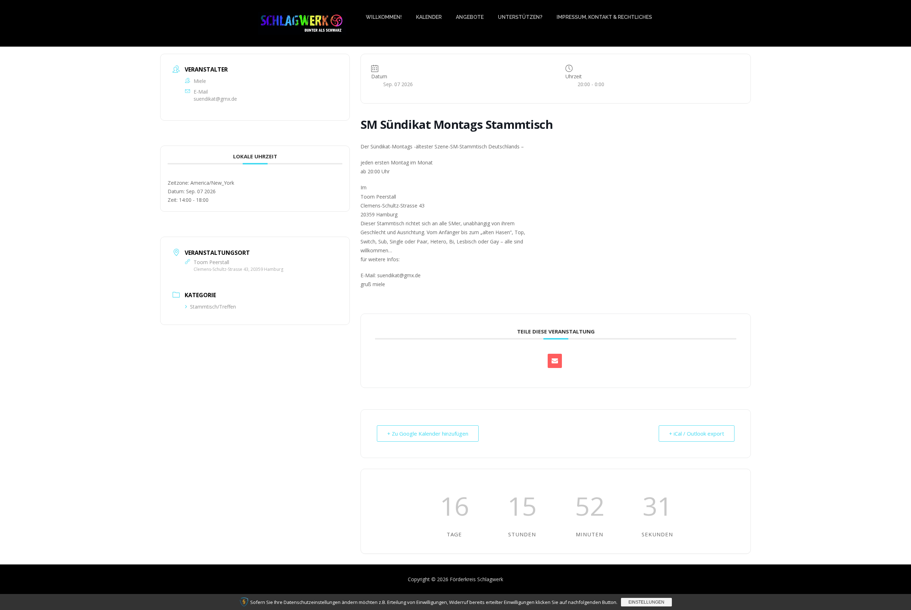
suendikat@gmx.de (215, 98)
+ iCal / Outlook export (696, 433)
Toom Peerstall (211, 262)
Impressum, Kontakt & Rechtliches (604, 17)
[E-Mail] (555, 361)
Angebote (470, 17)
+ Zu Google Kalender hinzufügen (427, 433)
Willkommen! (384, 17)
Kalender (429, 17)
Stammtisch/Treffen (213, 306)
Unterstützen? (520, 17)
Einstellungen (646, 602)
